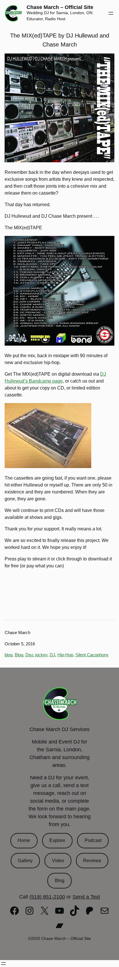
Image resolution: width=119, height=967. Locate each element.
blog (8, 654)
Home (24, 840)
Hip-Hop (65, 654)
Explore (57, 840)
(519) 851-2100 (47, 897)
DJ (52, 654)
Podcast (93, 840)
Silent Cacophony (92, 654)
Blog (19, 654)
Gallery (25, 860)
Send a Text (86, 897)
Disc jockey (36, 654)
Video (58, 860)
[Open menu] (110, 13)
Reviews (92, 860)
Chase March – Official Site (60, 7)
